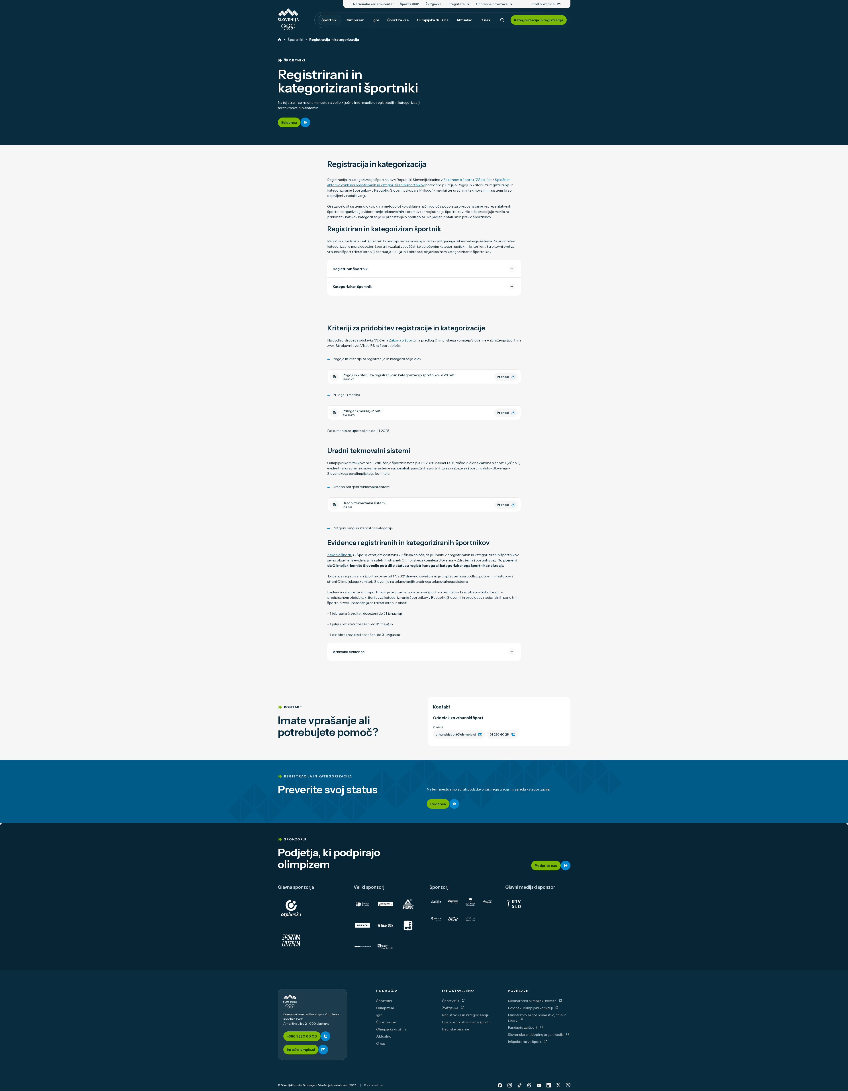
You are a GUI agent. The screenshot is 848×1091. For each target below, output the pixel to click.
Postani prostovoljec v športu (466, 1022)
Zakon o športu (339, 555)
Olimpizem (385, 1008)
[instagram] (509, 1085)
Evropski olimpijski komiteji (530, 1008)
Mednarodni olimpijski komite (532, 1001)
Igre (379, 1015)
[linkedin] (548, 1085)
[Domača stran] (279, 39)
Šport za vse (386, 1022)
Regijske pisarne (455, 1029)
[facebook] (500, 1085)
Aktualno (383, 1036)
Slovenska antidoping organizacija (536, 1034)
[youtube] (539, 1085)
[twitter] (558, 1085)
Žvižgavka (450, 1008)
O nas (381, 1043)
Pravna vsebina (373, 1085)
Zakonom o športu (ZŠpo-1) (466, 179)
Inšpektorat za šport (525, 1041)
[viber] (568, 1085)
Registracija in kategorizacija (465, 1015)
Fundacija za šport (523, 1027)
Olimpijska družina (391, 1029)
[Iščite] (502, 20)
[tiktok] (519, 1085)
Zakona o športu (402, 340)
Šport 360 (451, 1001)
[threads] (529, 1085)
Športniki (295, 39)
